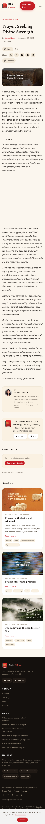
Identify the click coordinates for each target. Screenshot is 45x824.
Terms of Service (20, 791)
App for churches (10, 771)
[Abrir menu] (40, 5)
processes (10, 645)
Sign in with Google (15, 463)
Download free (26, 5)
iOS (34, 436)
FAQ (4, 701)
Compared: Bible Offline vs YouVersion (13, 730)
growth (35, 591)
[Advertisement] (22, 199)
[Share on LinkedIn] (33, 55)
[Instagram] (8, 795)
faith (16, 541)
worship (9, 640)
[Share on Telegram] (27, 55)
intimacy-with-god (28, 541)
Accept (22, 820)
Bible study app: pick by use (14, 747)
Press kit (5, 706)
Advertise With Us (10, 776)
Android (21, 436)
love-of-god (20, 640)
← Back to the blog (10, 19)
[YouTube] (17, 795)
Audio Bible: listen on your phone (16, 739)
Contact (5, 693)
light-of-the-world (12, 545)
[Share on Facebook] (22, 55)
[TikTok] (21, 795)
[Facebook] (3, 795)
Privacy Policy (7, 791)
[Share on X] (16, 55)
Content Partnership (28, 771)
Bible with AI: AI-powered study (15, 735)
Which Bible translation (11, 743)
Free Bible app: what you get (14, 724)
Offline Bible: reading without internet (14, 719)
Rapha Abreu (10, 38)
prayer (8, 541)
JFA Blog (6, 697)
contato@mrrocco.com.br (12, 800)
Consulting (25, 776)
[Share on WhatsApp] (11, 55)
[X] (12, 795)
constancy (18, 591)
